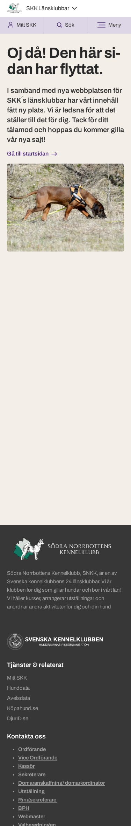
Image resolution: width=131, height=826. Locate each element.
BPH (23, 808)
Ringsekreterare (37, 800)
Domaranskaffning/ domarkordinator (61, 783)
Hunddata (18, 688)
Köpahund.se (22, 708)
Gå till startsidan (28, 154)
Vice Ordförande (37, 757)
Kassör (26, 766)
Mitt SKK (17, 678)
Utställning (31, 791)
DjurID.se (17, 718)
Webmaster (31, 816)
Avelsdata (18, 698)
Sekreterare (31, 774)
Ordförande (32, 749)
